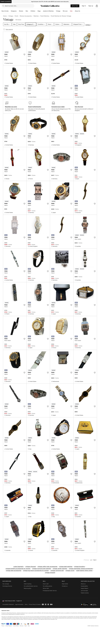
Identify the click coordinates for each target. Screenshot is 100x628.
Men (27, 11)
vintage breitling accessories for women (18, 569)
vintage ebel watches (65, 567)
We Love (65, 11)
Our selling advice (47, 586)
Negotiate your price (11, 107)
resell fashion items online (84, 571)
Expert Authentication (34, 107)
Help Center (65, 584)
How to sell (45, 584)
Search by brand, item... (11, 6)
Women (21, 11)
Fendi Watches (44, 16)
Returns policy (27, 588)
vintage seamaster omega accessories (81, 569)
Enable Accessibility (6, 1)
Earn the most (79, 107)
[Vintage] (61, 11)
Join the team (84, 590)
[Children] (36, 11)
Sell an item (75, 6)
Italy (29, 625)
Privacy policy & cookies (35, 604)
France (3, 625)
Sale (71, 11)
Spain (26, 625)
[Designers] (17, 11)
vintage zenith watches (60, 569)
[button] (97, 6)
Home (5, 16)
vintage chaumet (30, 567)
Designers (13, 11)
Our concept (5, 584)
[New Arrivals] (9, 11)
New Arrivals (5, 11)
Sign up (90, 6)
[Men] (29, 11)
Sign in (84, 6)
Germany (21, 625)
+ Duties (33, 141)
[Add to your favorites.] (24, 54)
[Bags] (41, 11)
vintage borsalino (79, 567)
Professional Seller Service (50, 590)
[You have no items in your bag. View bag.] (97, 6)
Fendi (16, 16)
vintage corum (69, 571)
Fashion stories (85, 593)
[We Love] (68, 11)
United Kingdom (8, 625)
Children (33, 11)
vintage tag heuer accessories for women (36, 571)
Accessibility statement (8, 604)
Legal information (19, 604)
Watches (36, 16)
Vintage (58, 11)
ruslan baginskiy (18, 567)
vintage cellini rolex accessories (47, 567)
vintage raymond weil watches (41, 569)
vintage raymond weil (57, 571)
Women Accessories (26, 16)
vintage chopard (50, 573)
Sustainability (84, 586)
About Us (77, 11)
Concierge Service (7, 586)
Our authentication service (31, 586)
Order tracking (27, 584)
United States (16, 625)
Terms (26, 604)
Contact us (65, 586)
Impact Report (84, 588)
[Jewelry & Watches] (54, 11)
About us (83, 584)
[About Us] (81, 11)
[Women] (24, 11)
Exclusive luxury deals (58, 107)
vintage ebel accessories (13, 571)
